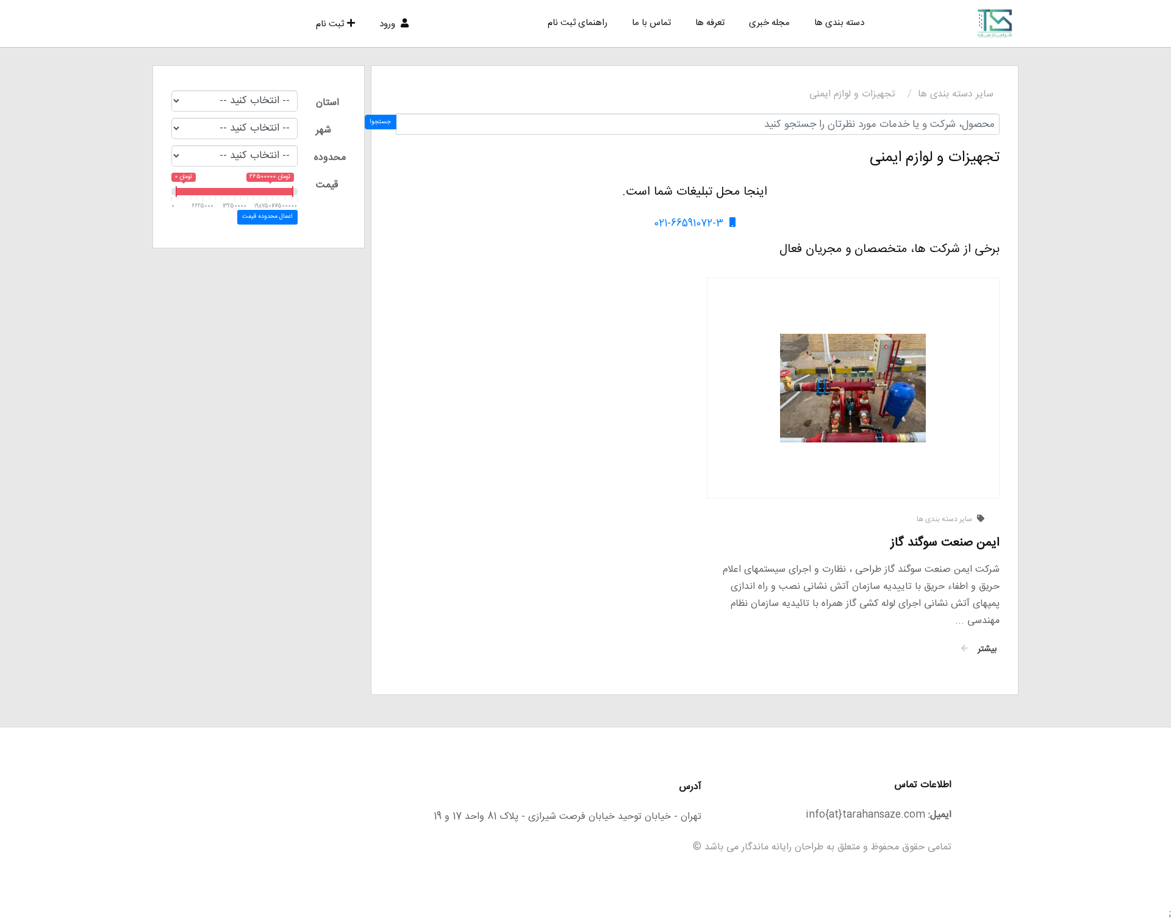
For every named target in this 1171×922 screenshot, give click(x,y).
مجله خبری (769, 23)
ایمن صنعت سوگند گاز (945, 543)
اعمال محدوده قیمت (267, 216)
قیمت (327, 185)
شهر (323, 130)
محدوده (330, 157)
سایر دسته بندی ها (956, 94)
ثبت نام (330, 24)
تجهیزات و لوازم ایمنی (852, 94)
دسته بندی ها (839, 23)
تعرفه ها (710, 23)
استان (327, 103)
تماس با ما (651, 23)
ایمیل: (939, 815)
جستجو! (380, 122)
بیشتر (985, 649)
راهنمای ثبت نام (577, 23)
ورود (388, 24)
